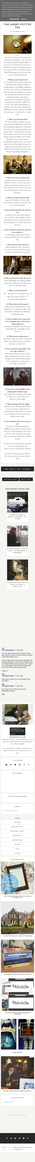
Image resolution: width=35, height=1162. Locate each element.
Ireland (17, 822)
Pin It (19, 469)
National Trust (17, 831)
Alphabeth (9, 1147)
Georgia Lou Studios (7, 1149)
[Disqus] (17, 620)
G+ (15, 469)
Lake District (17, 826)
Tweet (7, 469)
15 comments (26, 469)
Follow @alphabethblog (18, 1115)
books (17, 844)
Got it (24, 19)
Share (12, 469)
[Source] (17, 55)
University (17, 835)
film (17, 849)
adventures (17, 840)
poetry (17, 853)
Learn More (14, 19)
